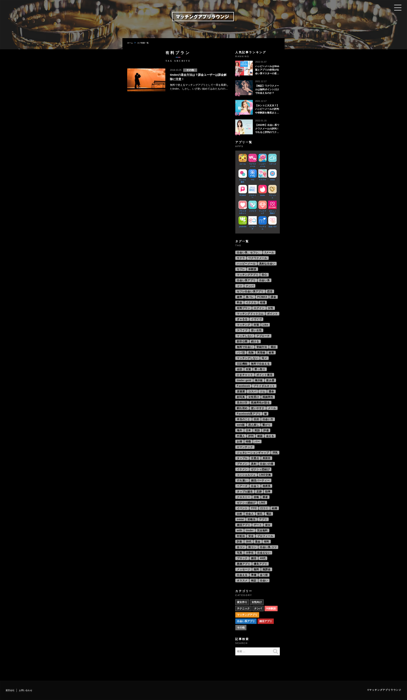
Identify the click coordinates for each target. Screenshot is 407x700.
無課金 (267, 569)
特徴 (248, 441)
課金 (273, 297)
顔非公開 (242, 341)
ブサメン (242, 463)
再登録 (261, 352)
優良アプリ (260, 563)
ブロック (242, 558)
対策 (256, 324)
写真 (239, 552)
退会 (257, 541)
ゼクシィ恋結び (260, 469)
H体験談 (271, 608)
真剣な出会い (267, 263)
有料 (266, 541)
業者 (265, 497)
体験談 (252, 269)
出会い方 (268, 419)
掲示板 (259, 380)
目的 (256, 419)
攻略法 (251, 519)
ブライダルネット (264, 386)
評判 (251, 436)
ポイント (272, 313)
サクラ (241, 258)
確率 (239, 297)
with (239, 530)
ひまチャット (245, 374)
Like (265, 324)
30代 (249, 541)
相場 (262, 302)
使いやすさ (257, 408)
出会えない (264, 552)
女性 (270, 308)
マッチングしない (247, 358)
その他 (241, 627)
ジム (262, 391)
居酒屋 (241, 391)
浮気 (275, 452)
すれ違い (242, 480)
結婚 (274, 508)
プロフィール (265, 536)
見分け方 (242, 402)
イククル (251, 302)
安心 (264, 274)
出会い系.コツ (268, 547)
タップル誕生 (245, 491)
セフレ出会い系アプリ (250, 291)
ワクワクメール (257, 258)
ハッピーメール (246, 263)
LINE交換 (265, 474)
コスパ (252, 391)
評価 (266, 430)
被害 (271, 352)
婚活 (253, 558)
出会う (255, 486)
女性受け (253, 397)
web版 (241, 424)
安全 (251, 536)
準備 (253, 575)
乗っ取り (260, 369)
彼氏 (260, 513)
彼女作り (242, 602)
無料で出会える (260, 363)
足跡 (259, 491)
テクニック (243, 608)
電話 (269, 513)
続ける (255, 341)
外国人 (241, 436)
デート (258, 525)
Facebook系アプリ (249, 413)
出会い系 (264, 280)
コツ (239, 285)
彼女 (268, 525)
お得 (239, 441)
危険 (251, 352)
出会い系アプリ (246, 280)
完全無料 (262, 530)
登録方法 (261, 347)
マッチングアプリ (247, 274)
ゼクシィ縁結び (246, 502)
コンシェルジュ (246, 474)
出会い (264, 580)
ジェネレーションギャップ (253, 452)
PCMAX (262, 297)
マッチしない (245, 336)
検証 (253, 580)
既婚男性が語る (260, 402)
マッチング (243, 324)
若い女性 (256, 330)
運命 (271, 391)
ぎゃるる (242, 319)
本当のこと (243, 419)
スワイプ (242, 330)
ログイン (259, 308)
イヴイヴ (256, 319)
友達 (248, 369)
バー (257, 441)
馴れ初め (242, 408)
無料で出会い (245, 347)
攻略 (256, 497)
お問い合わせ (25, 690)
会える (270, 436)
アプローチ (263, 336)
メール (272, 408)
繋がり (266, 424)
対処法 (241, 536)
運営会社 (10, 690)
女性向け (257, 602)
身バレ (250, 297)
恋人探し (253, 424)
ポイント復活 (264, 374)
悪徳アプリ (243, 563)
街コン (252, 547)
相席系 (267, 486)
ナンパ (250, 285)
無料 (256, 569)
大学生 (250, 552)
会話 (239, 369)
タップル (242, 458)
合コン (241, 547)
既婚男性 (268, 397)
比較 (239, 513)
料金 (239, 302)
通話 (273, 347)
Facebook (243, 386)
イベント (242, 508)
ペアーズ (242, 486)
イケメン (242, 469)
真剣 (253, 463)
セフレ (241, 269)
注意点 (255, 458)
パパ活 (241, 352)
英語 (257, 430)
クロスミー (243, 497)
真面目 (267, 458)
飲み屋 (270, 380)
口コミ (264, 508)
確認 (260, 436)
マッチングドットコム (250, 313)
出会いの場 (266, 463)
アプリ (263, 519)
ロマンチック (245, 447)
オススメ (242, 580)
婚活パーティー (260, 480)
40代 (263, 558)
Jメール (269, 252)
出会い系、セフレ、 (249, 252)
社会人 (250, 513)
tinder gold (244, 380)
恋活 (269, 291)
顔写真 (241, 397)
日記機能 (242, 363)
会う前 (264, 575)
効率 (268, 491)
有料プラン (243, 308)
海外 (239, 430)
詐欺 (239, 541)
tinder (250, 530)
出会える (242, 575)
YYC (254, 508)
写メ (264, 358)
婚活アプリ (243, 525)
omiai (240, 519)
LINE (262, 502)
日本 (248, 430)
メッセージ (243, 569)
